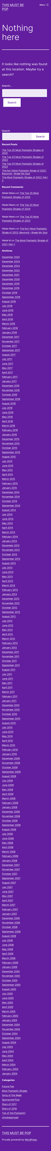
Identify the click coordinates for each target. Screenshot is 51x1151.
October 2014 (9, 501)
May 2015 (7, 470)
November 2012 (11, 603)
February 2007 (10, 909)
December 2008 (11, 811)
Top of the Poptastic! (13, 1113)
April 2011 (7, 687)
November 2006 (11, 922)
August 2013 (9, 563)
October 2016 (9, 394)
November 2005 (11, 975)
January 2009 (9, 807)
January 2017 (9, 381)
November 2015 (11, 443)
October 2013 (9, 554)
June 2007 (8, 891)
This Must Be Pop (16, 1133)
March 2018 (8, 323)
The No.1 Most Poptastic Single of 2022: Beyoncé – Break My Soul (24, 172)
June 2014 (7, 518)
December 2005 (11, 971)
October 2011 (9, 660)
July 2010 (7, 727)
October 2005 (10, 980)
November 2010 (11, 709)
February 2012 (10, 643)
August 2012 (9, 616)
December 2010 (10, 705)
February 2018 (10, 328)
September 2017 (11, 350)
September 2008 (11, 825)
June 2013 (7, 572)
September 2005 (11, 984)
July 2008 (7, 833)
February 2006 (10, 962)
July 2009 (7, 780)
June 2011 (7, 678)
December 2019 (10, 283)
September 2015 (11, 452)
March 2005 (8, 1011)
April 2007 (7, 900)
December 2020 (11, 279)
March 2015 (8, 479)
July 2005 (7, 993)
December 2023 (11, 266)
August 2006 (9, 936)
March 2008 (8, 851)
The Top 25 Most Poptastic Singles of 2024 (23, 158)
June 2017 (7, 363)
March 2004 (9, 1064)
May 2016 (7, 416)
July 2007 (7, 887)
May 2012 (7, 629)
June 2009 (8, 785)
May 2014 (7, 523)
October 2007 (9, 873)
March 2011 (8, 691)
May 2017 (7, 368)
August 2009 (9, 776)
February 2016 (10, 430)
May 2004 (7, 1055)
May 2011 (7, 683)
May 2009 (7, 789)
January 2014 (9, 541)
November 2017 (10, 341)
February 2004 (10, 1069)
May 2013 (7, 576)
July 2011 (7, 674)
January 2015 (9, 487)
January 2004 (9, 1073)
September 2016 (11, 399)
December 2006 (11, 918)
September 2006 (11, 931)
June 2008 (8, 838)
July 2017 (7, 359)
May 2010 (7, 736)
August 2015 (9, 456)
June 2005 (8, 998)
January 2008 (9, 860)
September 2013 (11, 558)
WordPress (31, 1139)
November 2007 (11, 869)
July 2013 (7, 567)
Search (6, 130)
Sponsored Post (11, 1099)
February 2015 (10, 483)
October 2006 (10, 927)
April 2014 (7, 527)
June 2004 (8, 1051)
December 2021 (10, 274)
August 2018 (9, 301)
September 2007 (11, 878)
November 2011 (10, 656)
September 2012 (11, 612)
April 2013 (7, 581)
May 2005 (7, 1002)
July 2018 (7, 305)
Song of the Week (12, 1095)
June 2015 (7, 465)
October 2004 (10, 1033)
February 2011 (9, 696)
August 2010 (9, 723)
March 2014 (8, 532)
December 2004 (11, 1024)
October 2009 (10, 767)
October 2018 (9, 292)
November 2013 (11, 550)
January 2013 (9, 594)
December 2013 (10, 545)
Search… (7, 85)
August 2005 (9, 989)
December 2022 (11, 270)
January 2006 (9, 967)
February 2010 (10, 749)
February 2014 (10, 536)
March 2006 (8, 958)
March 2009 (8, 798)
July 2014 (7, 514)
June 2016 (7, 412)
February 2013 (10, 589)
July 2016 (7, 408)
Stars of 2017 (9, 1104)
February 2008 (10, 856)
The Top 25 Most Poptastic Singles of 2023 (23, 165)
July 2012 (7, 620)
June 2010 (7, 731)
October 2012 (9, 607)
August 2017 (9, 354)
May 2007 (7, 896)
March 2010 (8, 745)
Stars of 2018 (9, 1108)
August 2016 (9, 403)
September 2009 (11, 771)
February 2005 (10, 1015)
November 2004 (11, 1029)
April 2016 (7, 421)
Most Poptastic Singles (14, 1090)
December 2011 (10, 652)
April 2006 (7, 953)
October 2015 (9, 447)
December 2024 (11, 261)
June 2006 (8, 944)
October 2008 (10, 820)
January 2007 (9, 913)
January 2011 (9, 700)
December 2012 (10, 598)
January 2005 (9, 1020)
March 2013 (8, 585)
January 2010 (9, 754)
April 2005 (7, 1007)
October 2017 (9, 345)
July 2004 (7, 1046)
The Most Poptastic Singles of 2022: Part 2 (25, 179)
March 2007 (8, 904)
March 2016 (8, 425)
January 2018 (9, 332)
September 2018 (11, 297)
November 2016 (11, 390)
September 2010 (11, 718)
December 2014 (10, 492)
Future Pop (8, 1086)
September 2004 (11, 1038)
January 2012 (9, 647)
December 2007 (11, 865)
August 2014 (9, 510)
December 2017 (10, 337)
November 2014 (11, 496)
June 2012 (7, 625)
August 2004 (9, 1042)
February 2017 (10, 376)
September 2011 (11, 665)
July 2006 (7, 940)
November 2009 (11, 762)
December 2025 (11, 257)
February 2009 (10, 802)
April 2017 (7, 372)
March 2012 (8, 638)
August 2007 (9, 882)
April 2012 (7, 634)
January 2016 (9, 434)
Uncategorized (10, 1117)
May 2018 (7, 314)
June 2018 (7, 310)
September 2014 (11, 505)
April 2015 (7, 474)
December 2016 (10, 385)
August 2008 (9, 829)
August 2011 (8, 669)
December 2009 (11, 758)
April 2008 (7, 847)
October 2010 (9, 714)
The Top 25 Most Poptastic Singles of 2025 (23, 151)
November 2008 (11, 816)
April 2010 (7, 740)
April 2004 (7, 1060)
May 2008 (7, 842)
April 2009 (7, 794)
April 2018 (7, 319)
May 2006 (7, 949)
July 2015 (7, 461)
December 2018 (10, 288)
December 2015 (10, 439)
